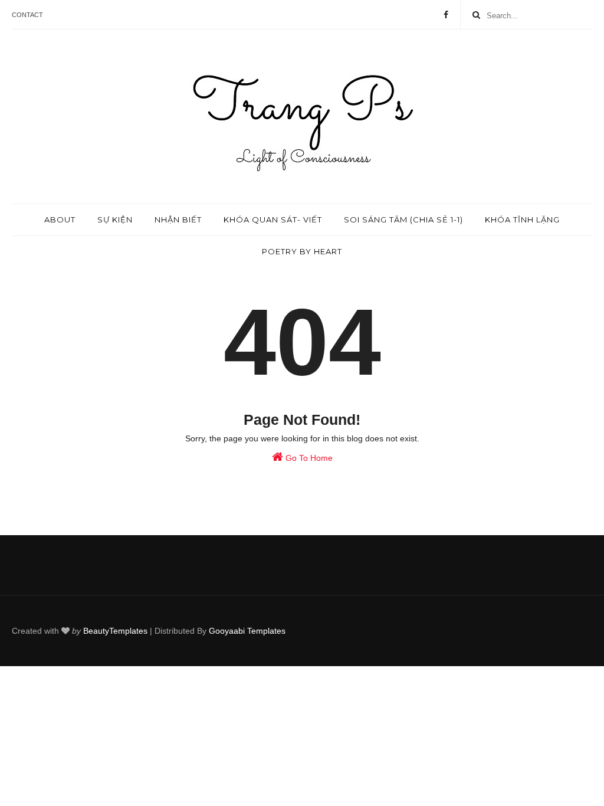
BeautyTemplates (115, 630)
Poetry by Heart (302, 251)
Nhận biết (178, 219)
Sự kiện (115, 219)
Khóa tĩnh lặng (522, 219)
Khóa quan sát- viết (273, 219)
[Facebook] (446, 15)
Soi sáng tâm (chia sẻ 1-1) (403, 219)
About (60, 219)
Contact (27, 14)
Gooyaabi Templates (247, 630)
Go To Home (308, 458)
